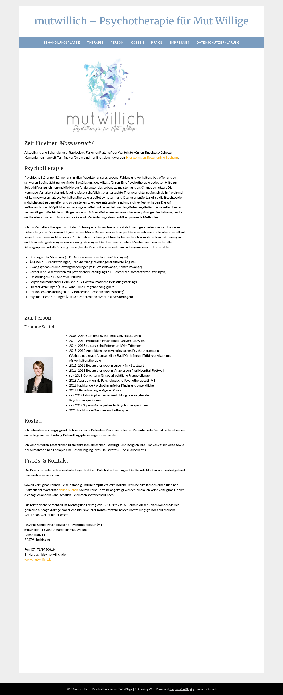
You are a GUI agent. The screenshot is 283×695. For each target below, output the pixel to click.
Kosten (137, 42)
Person (116, 42)
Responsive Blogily (182, 689)
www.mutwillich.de (37, 559)
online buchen (68, 490)
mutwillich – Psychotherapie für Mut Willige (141, 21)
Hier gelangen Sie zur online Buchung (152, 157)
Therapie (95, 42)
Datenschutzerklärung (218, 42)
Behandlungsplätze (62, 42)
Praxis (157, 42)
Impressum (179, 42)
